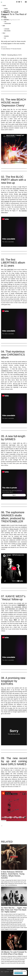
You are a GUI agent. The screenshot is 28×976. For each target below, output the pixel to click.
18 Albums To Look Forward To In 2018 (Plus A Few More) (14, 953)
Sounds (4, 5)
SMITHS (17, 781)
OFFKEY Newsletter (18, 973)
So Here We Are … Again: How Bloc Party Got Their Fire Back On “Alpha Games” (14, 910)
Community (6, 28)
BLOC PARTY (16, 188)
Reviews (6, 12)
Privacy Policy (12, 971)
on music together (21, 543)
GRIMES (3, 443)
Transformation (7, 23)
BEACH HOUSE (5, 111)
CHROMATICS (5, 370)
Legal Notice (6, 971)
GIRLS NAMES (5, 773)
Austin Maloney (6, 48)
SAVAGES (3, 525)
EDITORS (3, 689)
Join (5, 37)
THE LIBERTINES (8, 269)
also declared (23, 194)
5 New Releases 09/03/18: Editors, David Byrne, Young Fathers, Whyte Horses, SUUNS (12, 875)
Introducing (6, 10)
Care (5, 21)
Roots (5, 17)
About (4, 32)
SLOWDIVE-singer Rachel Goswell (17, 710)
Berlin (4, 25)
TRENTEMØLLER (17, 538)
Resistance (6, 19)
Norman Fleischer (17, 48)
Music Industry (7, 30)
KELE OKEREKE (5, 201)
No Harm (8, 702)
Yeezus (10, 620)
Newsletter (6, 36)
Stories (4, 14)
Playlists (6, 8)
